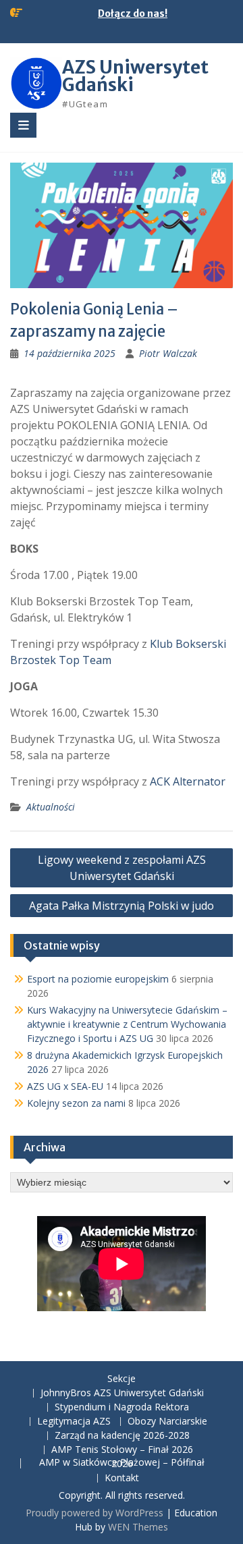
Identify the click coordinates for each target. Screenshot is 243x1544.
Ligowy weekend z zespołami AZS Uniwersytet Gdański (122, 867)
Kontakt (122, 1478)
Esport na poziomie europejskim (98, 978)
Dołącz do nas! (132, 13)
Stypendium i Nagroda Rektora (122, 1407)
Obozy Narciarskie (167, 1421)
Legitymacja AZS (74, 1421)
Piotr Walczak (168, 353)
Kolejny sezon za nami (76, 1103)
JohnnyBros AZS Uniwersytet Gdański (122, 1393)
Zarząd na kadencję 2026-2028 (122, 1435)
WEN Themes (138, 1526)
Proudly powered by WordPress (94, 1512)
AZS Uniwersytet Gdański (135, 76)
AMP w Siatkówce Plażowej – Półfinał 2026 (122, 1463)
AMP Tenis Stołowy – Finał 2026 (122, 1449)
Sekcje (121, 1379)
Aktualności (50, 806)
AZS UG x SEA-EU (65, 1086)
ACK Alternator (187, 781)
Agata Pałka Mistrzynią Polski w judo (121, 905)
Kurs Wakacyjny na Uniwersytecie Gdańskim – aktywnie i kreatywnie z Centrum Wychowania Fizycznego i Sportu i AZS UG (127, 1024)
